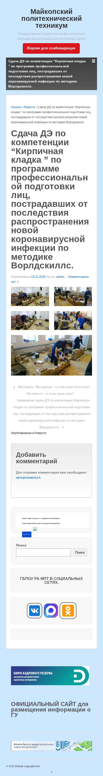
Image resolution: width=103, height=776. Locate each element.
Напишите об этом (27, 534)
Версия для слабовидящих (51, 48)
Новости (29, 107)
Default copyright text (27, 766)
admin (60, 276)
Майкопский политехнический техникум (51, 18)
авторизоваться (28, 477)
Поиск (21, 545)
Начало (16, 107)
